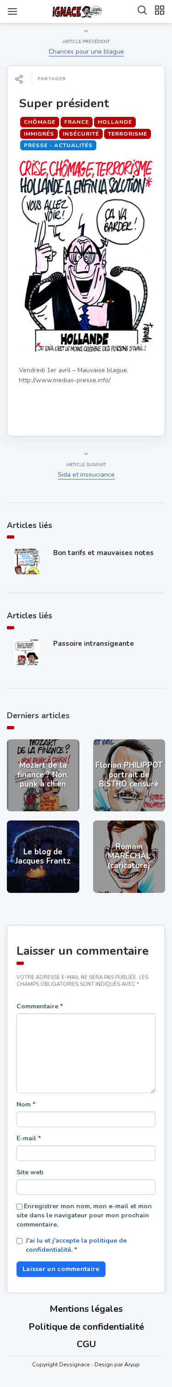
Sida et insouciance (86, 474)
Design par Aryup (117, 1364)
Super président (64, 103)
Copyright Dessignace (60, 1364)
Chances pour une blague (86, 51)
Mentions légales (86, 1309)
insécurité (81, 134)
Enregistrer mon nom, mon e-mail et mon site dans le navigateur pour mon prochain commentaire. (84, 1215)
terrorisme (127, 134)
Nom (26, 1104)
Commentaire (40, 1006)
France (76, 122)
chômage (39, 122)
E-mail (29, 1138)
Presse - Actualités (58, 145)
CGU (86, 1344)
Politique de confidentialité (86, 1327)
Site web (30, 1172)
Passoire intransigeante (93, 643)
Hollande (115, 122)
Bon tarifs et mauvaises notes (103, 552)
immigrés (39, 134)
